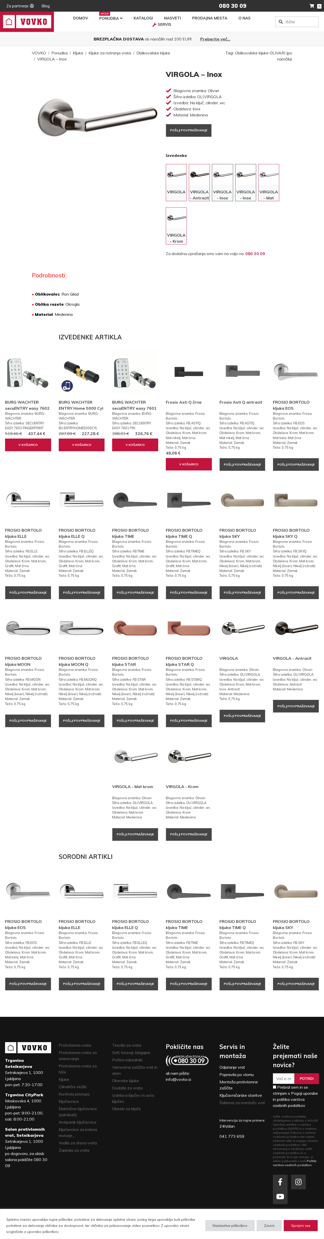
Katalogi (143, 18)
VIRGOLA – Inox (52, 58)
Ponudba (109, 18)
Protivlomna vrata (75, 1045)
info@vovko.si (178, 1079)
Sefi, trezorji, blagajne (131, 1052)
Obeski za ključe (126, 1108)
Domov (80, 18)
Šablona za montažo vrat (242, 1102)
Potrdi (307, 1078)
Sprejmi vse (300, 1225)
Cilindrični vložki (73, 1086)
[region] (162, 1224)
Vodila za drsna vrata (78, 1142)
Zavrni (269, 1225)
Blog (46, 5)
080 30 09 (255, 253)
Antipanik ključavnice (77, 1122)
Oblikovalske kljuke (153, 52)
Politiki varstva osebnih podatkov (294, 1163)
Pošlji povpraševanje (188, 130)
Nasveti (172, 18)
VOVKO (39, 52)
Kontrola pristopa (74, 1094)
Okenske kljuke (125, 1080)
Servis (164, 24)
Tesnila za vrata (126, 1045)
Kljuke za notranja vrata (110, 52)
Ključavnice (69, 1101)
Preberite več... (215, 39)
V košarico (28, 445)
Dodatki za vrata (127, 1087)
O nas (244, 18)
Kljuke (78, 52)
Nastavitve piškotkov (230, 1225)
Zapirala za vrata (74, 1150)
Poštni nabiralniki (127, 1059)
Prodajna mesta (209, 18)
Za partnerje (17, 5)
